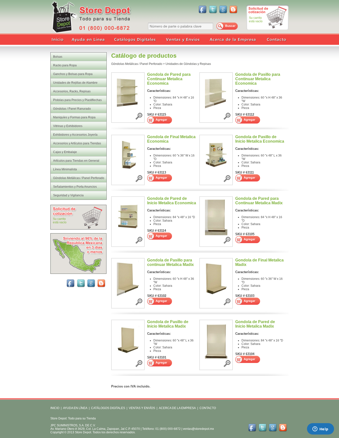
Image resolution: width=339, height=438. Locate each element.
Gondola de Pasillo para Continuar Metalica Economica (257, 78)
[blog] (234, 9)
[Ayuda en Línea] (89, 39)
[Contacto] (275, 39)
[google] (223, 9)
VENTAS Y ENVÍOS (141, 408)
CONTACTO (208, 408)
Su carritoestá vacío (256, 19)
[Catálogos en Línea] (135, 39)
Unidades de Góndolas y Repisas (188, 64)
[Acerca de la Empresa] (232, 39)
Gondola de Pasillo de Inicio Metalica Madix (167, 324)
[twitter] (213, 9)
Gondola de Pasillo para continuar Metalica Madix (170, 262)
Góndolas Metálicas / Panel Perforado (136, 64)
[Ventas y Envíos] (182, 39)
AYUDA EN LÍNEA (75, 408)
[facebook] (202, 9)
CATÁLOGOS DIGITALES (108, 408)
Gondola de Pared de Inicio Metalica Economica (171, 200)
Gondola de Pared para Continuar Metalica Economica (169, 78)
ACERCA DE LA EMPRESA (177, 408)
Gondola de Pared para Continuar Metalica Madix (259, 200)
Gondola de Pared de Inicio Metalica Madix (255, 324)
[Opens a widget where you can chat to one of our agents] (320, 429)
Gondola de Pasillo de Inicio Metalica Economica (259, 139)
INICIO (54, 408)
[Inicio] (59, 39)
